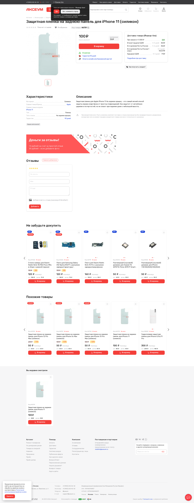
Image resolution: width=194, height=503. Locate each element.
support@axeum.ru (69, 494)
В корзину (41, 281)
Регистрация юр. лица (80, 451)
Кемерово (103, 494)
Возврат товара (55, 468)
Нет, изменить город (70, 11)
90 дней (68, 118)
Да (56, 11)
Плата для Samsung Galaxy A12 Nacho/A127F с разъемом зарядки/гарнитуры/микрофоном (68, 265)
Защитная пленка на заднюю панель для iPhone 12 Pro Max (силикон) (39, 336)
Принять (10, 496)
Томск (97, 494)
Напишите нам (147, 499)
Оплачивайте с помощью (69, 499)
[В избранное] (50, 232)
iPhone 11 (29, 110)
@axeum (65, 491)
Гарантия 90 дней (89, 56)
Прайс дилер (31, 460)
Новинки (29, 451)
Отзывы (74, 445)
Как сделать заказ (106, 2)
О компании (76, 443)
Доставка (117, 2)
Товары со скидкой (33, 448)
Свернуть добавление (50, 160)
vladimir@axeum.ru (101, 449)
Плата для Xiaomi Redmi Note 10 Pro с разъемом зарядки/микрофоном (94, 265)
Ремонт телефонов (33, 443)
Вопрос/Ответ (54, 460)
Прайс (28, 457)
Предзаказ (30, 454)
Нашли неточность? (33, 124)
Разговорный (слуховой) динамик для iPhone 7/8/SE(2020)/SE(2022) (151, 265)
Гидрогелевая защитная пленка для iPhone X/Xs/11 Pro (151, 336)
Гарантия (133, 2)
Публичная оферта (56, 454)
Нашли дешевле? (84, 40)
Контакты (163, 2)
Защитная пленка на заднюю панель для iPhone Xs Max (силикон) (67, 336)
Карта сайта (53, 471)
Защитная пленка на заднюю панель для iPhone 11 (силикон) (124, 336)
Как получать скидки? (136, 67)
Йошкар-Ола (59, 2)
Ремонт (95, 2)
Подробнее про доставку (136, 58)
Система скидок (143, 2)
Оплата (125, 2)
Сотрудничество (78, 448)
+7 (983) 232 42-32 (32, 2)
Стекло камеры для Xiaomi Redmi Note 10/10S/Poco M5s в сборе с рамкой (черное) (40, 265)
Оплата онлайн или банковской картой (97, 59)
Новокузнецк (112, 494)
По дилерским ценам (34, 445)
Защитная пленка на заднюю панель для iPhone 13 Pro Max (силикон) (96, 336)
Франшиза (154, 2)
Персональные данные (57, 463)
